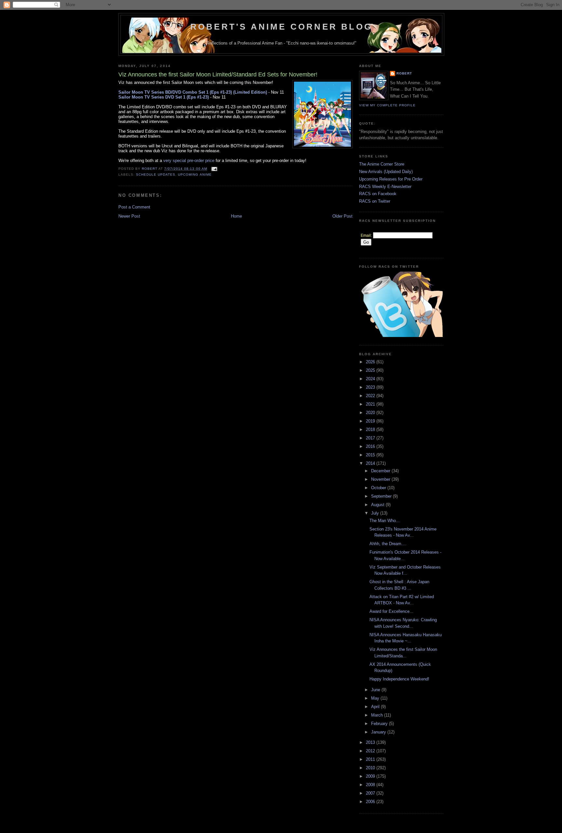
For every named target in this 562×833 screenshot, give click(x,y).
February (380, 723)
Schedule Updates (155, 174)
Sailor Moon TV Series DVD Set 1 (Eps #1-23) (163, 97)
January (379, 732)
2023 (371, 387)
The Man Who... (384, 520)
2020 (371, 412)
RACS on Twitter (374, 201)
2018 (371, 429)
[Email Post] (214, 168)
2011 (371, 759)
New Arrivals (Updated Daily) (386, 171)
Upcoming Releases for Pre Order (390, 179)
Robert (404, 73)
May (376, 698)
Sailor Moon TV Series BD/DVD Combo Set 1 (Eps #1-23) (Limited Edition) (192, 92)
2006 (371, 801)
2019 (371, 421)
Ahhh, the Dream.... (388, 543)
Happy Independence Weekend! (399, 679)
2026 (371, 361)
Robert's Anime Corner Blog (281, 27)
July (375, 513)
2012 (371, 750)
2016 (371, 446)
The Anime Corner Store (381, 164)
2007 (371, 793)
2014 (371, 463)
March (377, 715)
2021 (371, 404)
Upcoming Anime (194, 174)
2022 (371, 395)
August (378, 504)
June (376, 689)
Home (236, 216)
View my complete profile (387, 105)
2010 (371, 767)
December (381, 470)
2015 (371, 454)
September (382, 496)
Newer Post (129, 216)
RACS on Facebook (377, 193)
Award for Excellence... (391, 611)
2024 (371, 378)
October (379, 487)
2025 (371, 370)
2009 (371, 776)
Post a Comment (134, 207)
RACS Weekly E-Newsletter (385, 186)
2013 (371, 742)
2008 (371, 784)
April (376, 706)
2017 (371, 438)
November (381, 479)
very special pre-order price (188, 160)
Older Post (342, 216)
